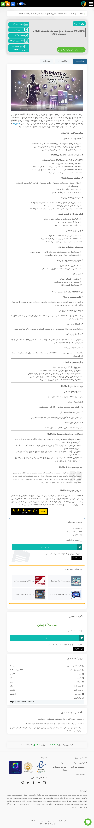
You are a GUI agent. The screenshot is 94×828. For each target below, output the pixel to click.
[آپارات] (23, 783)
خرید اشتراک (77, 558)
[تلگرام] (39, 783)
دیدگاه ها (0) (63, 61)
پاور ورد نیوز (80, 774)
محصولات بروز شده (78, 767)
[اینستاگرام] (44, 783)
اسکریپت (68, 13)
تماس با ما (62, 762)
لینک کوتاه (78, 698)
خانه (81, 13)
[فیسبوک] (33, 783)
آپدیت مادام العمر (72, 540)
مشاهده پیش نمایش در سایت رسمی (71, 49)
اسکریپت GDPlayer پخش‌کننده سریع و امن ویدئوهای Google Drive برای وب (59, 594)
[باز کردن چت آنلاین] (88, 822)
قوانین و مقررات (79, 762)
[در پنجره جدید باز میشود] (41, 773)
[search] (13, 4)
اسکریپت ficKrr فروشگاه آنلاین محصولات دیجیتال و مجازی (23, 594)
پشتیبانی (46, 61)
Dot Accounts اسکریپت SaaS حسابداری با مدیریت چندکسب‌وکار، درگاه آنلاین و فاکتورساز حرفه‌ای (59, 581)
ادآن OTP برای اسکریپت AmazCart (23, 581)
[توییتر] (28, 783)
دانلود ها (75, 13)
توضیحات (80, 61)
